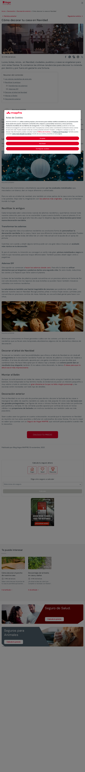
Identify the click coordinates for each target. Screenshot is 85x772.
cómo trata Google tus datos (21, 134)
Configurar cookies (42, 149)
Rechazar (42, 143)
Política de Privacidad (60, 132)
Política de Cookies (44, 132)
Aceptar (42, 138)
